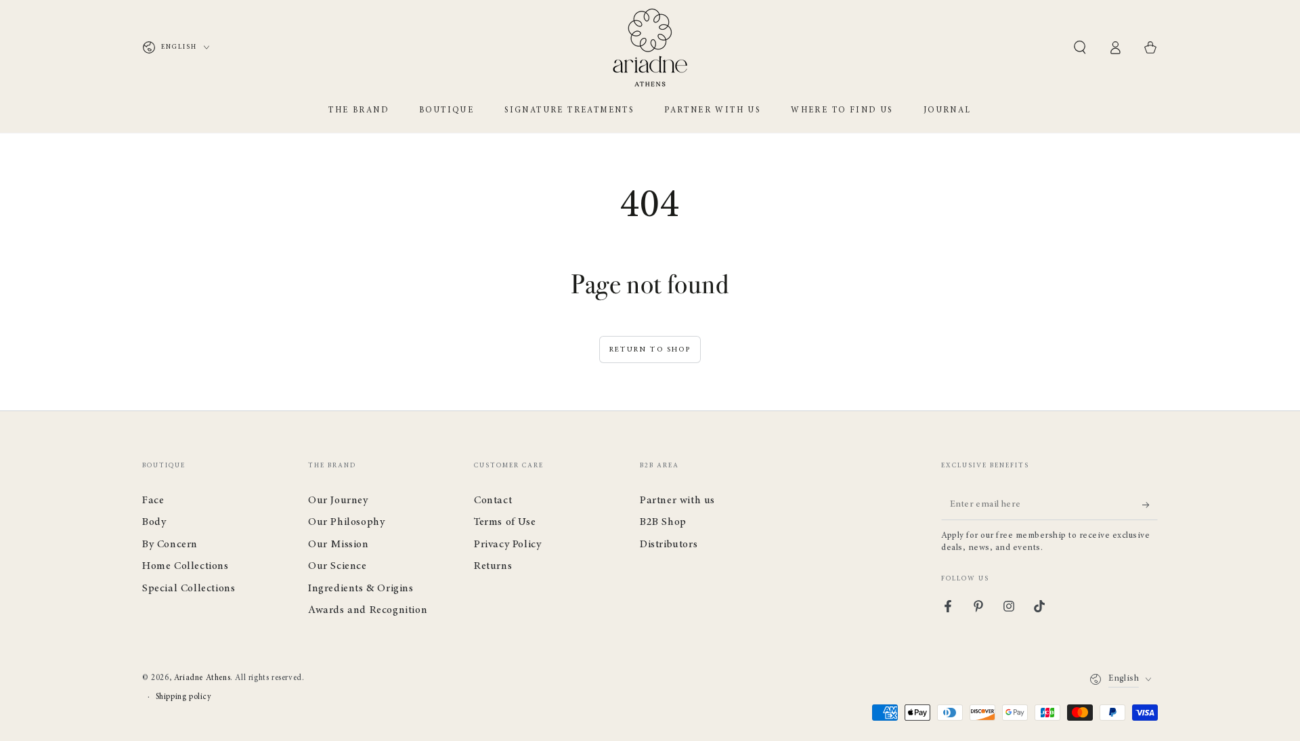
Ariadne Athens (202, 678)
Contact (493, 500)
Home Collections (185, 566)
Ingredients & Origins (361, 588)
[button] (1080, 47)
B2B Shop (663, 522)
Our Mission (338, 544)
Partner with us (677, 500)
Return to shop (650, 350)
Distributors (668, 544)
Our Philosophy (346, 522)
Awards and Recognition (367, 610)
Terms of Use (505, 522)
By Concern (170, 544)
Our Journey (338, 500)
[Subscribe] (1150, 505)
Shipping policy (184, 697)
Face (153, 500)
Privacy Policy (507, 544)
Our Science (337, 566)
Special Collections (188, 588)
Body (154, 522)
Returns (493, 566)
